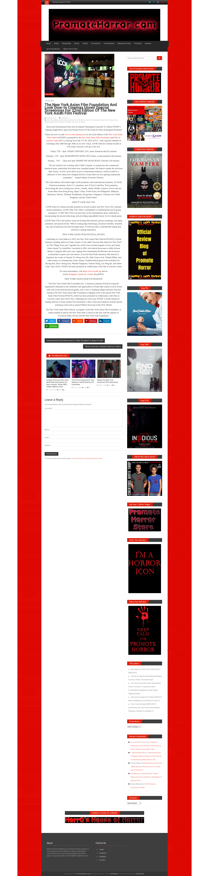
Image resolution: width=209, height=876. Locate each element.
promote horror (63, 120)
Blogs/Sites (66, 43)
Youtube (102, 860)
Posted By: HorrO (51, 118)
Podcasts (138, 43)
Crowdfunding (109, 43)
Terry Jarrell (135, 742)
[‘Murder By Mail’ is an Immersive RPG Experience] (109, 369)
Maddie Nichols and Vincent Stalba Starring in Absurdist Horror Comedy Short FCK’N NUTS (146, 766)
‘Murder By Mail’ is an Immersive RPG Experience (107, 381)
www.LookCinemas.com (75, 134)
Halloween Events (124, 43)
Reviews (148, 43)
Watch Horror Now (70, 49)
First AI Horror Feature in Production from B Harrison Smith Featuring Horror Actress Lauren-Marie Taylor (146, 745)
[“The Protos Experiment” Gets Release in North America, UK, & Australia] (83, 369)
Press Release (49, 94)
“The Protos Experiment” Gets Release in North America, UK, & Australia (83, 382)
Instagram (73, 274)
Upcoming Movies (53, 49)
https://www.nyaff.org (92, 271)
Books (76, 43)
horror (48, 120)
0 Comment (64, 118)
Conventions (95, 43)
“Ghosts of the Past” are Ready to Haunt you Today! (102, 346)
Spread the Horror (72, 120)
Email (47, 437)
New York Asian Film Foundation (96, 137)
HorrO (60, 390)
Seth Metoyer (135, 773)
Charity (85, 43)
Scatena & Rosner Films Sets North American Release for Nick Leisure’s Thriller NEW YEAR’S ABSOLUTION (57, 383)
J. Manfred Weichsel (137, 753)
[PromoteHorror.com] (104, 25)
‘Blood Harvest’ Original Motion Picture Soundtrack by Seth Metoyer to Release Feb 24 (146, 777)
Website (47, 445)
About (48, 43)
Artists (56, 43)
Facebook (82, 274)
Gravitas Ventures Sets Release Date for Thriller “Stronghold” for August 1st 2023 (75, 340)
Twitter (90, 274)
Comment (49, 408)
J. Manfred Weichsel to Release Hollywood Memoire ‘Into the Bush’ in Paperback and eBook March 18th (146, 756)
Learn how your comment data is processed (87, 458)
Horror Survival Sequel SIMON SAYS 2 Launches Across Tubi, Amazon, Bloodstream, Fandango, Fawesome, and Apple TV (144, 707)
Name (47, 430)
